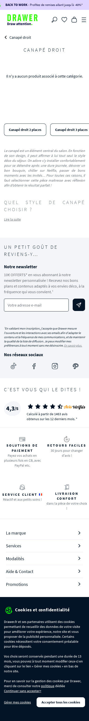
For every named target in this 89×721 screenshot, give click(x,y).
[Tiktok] (13, 366)
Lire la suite (12, 219)
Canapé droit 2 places (25, 129)
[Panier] (74, 19)
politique (47, 686)
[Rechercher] (54, 20)
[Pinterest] (75, 366)
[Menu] (84, 19)
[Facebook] (34, 366)
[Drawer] (22, 20)
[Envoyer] (79, 305)
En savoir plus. (73, 345)
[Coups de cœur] (64, 19)
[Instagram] (55, 366)
